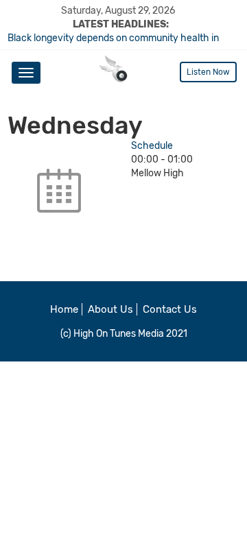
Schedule (152, 146)
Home (64, 309)
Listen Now (208, 72)
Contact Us (170, 309)
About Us (110, 309)
